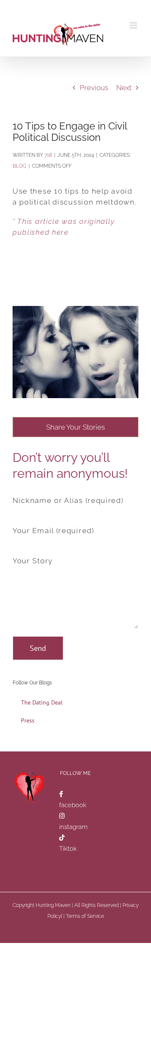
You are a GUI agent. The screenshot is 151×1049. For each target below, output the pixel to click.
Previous (94, 87)
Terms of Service (85, 916)
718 (48, 155)
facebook (72, 805)
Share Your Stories (75, 427)
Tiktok (68, 848)
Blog (19, 166)
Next (123, 87)
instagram (73, 827)
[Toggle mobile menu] (134, 25)
